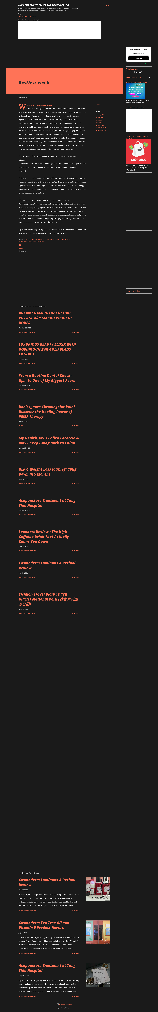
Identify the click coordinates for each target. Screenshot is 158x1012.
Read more (75, 332)
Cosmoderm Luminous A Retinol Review (47, 565)
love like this (100, 125)
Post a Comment (30, 332)
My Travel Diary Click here (27, 17)
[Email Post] (20, 245)
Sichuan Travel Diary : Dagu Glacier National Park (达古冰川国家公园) (48, 599)
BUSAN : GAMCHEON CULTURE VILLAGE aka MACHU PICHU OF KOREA (46, 317)
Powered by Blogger (65, 1004)
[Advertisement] (61, 55)
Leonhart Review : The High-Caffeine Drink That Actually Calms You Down (44, 536)
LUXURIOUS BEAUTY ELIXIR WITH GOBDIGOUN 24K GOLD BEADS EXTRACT (47, 349)
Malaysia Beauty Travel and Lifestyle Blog (43, 5)
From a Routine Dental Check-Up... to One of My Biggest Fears (47, 378)
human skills (100, 117)
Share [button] (98, 104)
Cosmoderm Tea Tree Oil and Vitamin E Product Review (44, 925)
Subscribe (138, 58)
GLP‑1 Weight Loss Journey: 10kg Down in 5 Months (47, 472)
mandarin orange (101, 128)
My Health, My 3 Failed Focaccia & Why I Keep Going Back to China (49, 440)
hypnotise (99, 120)
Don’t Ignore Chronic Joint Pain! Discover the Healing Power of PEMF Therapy (47, 411)
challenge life (100, 115)
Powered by (134, 64)
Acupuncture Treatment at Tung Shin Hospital (47, 503)
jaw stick (98, 122)
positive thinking (101, 130)
